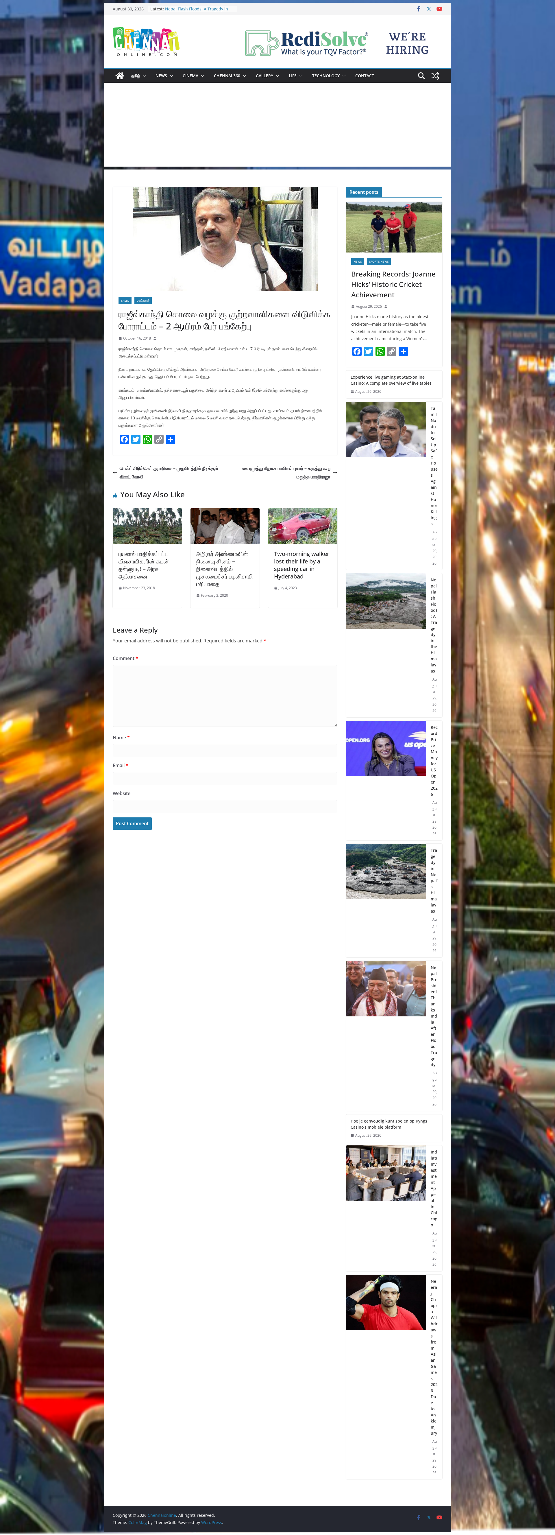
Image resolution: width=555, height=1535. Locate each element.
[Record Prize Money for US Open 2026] (386, 781)
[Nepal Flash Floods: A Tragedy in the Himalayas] (386, 645)
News (161, 75)
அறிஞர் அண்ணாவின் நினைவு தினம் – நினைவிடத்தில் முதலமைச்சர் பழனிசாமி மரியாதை (224, 569)
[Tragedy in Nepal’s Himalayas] (386, 900)
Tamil (125, 300)
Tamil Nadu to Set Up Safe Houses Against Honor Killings (198, 11)
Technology (326, 75)
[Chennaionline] (120, 76)
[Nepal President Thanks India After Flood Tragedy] (386, 1036)
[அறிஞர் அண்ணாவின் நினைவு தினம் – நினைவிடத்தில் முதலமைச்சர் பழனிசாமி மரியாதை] (225, 512)
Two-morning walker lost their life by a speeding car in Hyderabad (301, 565)
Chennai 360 (227, 75)
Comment (125, 658)
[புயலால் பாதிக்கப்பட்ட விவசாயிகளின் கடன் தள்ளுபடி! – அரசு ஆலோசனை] (147, 512)
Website (121, 793)
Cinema (190, 75)
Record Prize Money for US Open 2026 (434, 761)
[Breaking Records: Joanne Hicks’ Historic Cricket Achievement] (394, 227)
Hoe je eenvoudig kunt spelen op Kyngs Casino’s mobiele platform (389, 1124)
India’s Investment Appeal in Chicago (434, 1188)
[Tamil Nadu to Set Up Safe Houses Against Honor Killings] (386, 486)
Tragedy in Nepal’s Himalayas (434, 880)
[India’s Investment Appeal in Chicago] (386, 1208)
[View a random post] (435, 76)
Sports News (378, 261)
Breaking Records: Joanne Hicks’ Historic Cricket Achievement (393, 284)
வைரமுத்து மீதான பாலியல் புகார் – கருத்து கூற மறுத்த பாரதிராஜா (286, 472)
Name (121, 737)
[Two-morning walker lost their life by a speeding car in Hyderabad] (302, 512)
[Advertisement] (277, 126)
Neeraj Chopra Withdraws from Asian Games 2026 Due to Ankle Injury (434, 1357)
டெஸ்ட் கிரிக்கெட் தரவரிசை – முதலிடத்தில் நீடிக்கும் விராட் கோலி (169, 472)
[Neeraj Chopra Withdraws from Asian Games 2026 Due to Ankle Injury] (386, 1377)
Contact (364, 75)
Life (293, 75)
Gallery (264, 75)
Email (120, 765)
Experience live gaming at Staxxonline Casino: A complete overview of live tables (391, 380)
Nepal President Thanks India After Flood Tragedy (434, 1016)
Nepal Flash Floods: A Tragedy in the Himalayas (434, 625)
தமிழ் (135, 75)
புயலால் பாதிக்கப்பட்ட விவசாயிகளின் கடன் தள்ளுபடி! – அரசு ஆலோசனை (144, 565)
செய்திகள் (143, 300)
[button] (143, 76)
